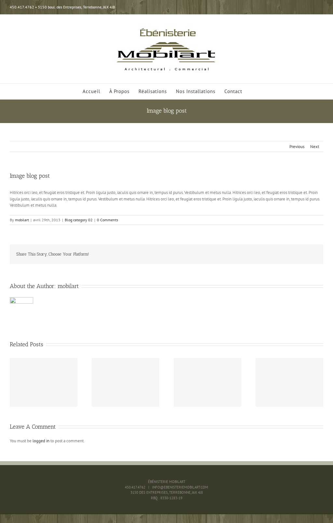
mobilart (22, 219)
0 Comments (107, 219)
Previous (296, 146)
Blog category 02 (79, 219)
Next (314, 146)
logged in (41, 441)
